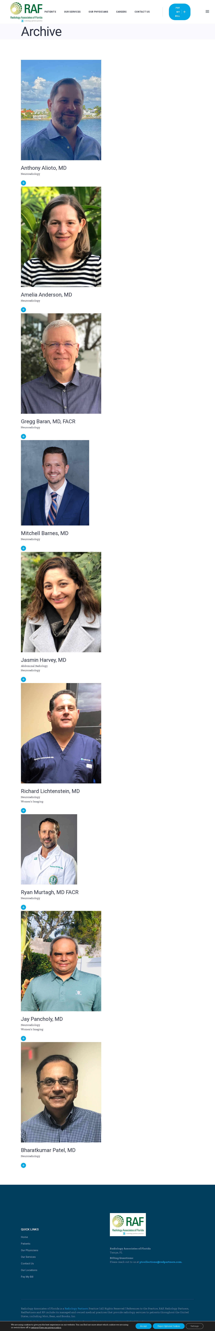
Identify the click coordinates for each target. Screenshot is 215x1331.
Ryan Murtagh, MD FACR (50, 892)
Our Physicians (29, 1250)
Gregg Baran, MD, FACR (48, 421)
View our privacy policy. (50, 1327)
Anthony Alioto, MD (44, 168)
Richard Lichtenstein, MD (50, 791)
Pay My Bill (27, 1276)
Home (24, 1237)
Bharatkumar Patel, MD (48, 1150)
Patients (25, 1243)
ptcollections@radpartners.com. (160, 1261)
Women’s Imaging (32, 801)
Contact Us (27, 1263)
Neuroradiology (30, 173)
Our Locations (29, 1270)
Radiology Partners (77, 1308)
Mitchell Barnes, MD (44, 533)
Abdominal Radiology (34, 665)
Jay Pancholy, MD (42, 1019)
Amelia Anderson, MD (46, 294)
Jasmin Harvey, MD (43, 660)
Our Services (28, 1256)
